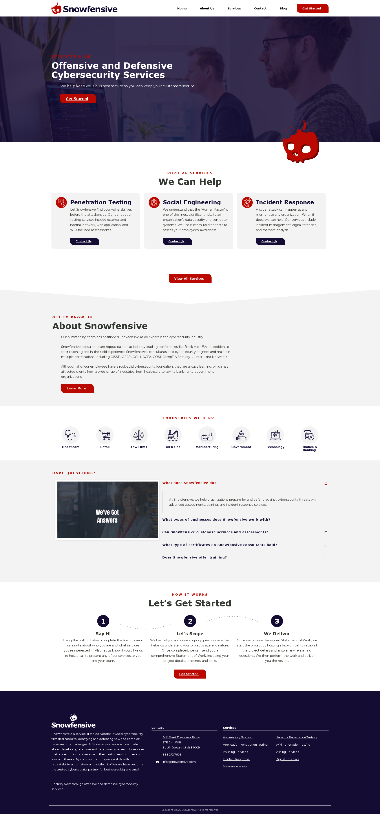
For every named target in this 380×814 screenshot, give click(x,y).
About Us (207, 8)
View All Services (189, 278)
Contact (260, 8)
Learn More (76, 388)
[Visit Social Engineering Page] (154, 207)
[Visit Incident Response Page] (247, 207)
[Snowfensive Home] (84, 8)
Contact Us (83, 241)
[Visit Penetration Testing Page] (61, 207)
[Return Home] (73, 726)
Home (182, 8)
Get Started (311, 8)
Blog (283, 8)
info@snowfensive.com (179, 761)
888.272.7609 (172, 754)
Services (234, 8)
